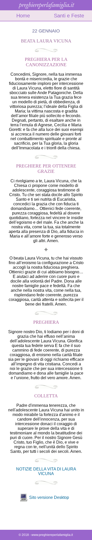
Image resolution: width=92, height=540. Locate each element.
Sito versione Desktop (49, 497)
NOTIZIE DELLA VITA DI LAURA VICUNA (46, 471)
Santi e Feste (69, 15)
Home (23, 15)
